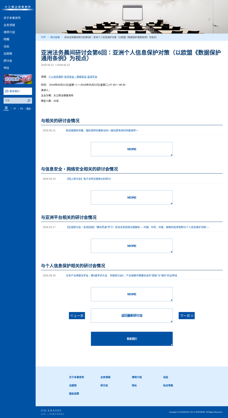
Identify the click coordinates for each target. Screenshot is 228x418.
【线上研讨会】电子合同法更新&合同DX (88, 178)
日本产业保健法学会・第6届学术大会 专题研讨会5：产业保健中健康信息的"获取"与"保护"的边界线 (121, 275)
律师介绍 (9, 32)
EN (21, 108)
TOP (43, 37)
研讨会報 (55, 37)
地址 (6, 67)
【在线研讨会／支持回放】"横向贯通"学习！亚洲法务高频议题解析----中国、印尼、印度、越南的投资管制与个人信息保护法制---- (137, 227)
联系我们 (15, 91)
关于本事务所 (12, 17)
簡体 (28, 108)
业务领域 (9, 25)
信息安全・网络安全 (75, 76)
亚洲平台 (92, 76)
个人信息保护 (55, 76)
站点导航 (168, 385)
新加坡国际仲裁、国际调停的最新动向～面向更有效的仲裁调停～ (102, 130)
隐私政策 (74, 393)
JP (14, 108)
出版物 (8, 53)
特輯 (6, 39)
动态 (6, 46)
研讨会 (8, 60)
